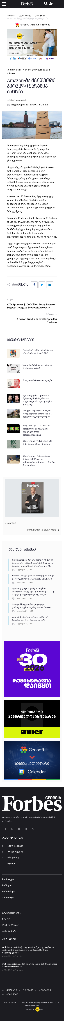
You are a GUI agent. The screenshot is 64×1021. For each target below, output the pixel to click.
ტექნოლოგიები (11, 913)
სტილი (6, 919)
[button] (4, 4)
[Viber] (33, 829)
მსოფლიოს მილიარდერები (38, 380)
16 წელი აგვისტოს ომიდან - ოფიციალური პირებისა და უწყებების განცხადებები (38, 414)
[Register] (51, 4)
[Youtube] (19, 829)
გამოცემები (9, 931)
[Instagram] (12, 829)
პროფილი (8, 897)
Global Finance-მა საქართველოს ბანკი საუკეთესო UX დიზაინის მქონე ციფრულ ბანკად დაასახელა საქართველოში (33, 563)
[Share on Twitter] (42, 284)
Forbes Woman (10, 925)
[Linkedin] (26, 829)
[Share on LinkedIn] (49, 284)
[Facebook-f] (5, 829)
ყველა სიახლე (25, 16)
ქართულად (40, 16)
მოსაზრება (8, 891)
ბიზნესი (6, 885)
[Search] (46, 4)
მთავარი (11, 16)
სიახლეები (8, 879)
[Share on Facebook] (34, 284)
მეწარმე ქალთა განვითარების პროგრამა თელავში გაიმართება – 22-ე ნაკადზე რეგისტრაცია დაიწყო (33, 591)
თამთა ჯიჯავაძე (17, 100)
